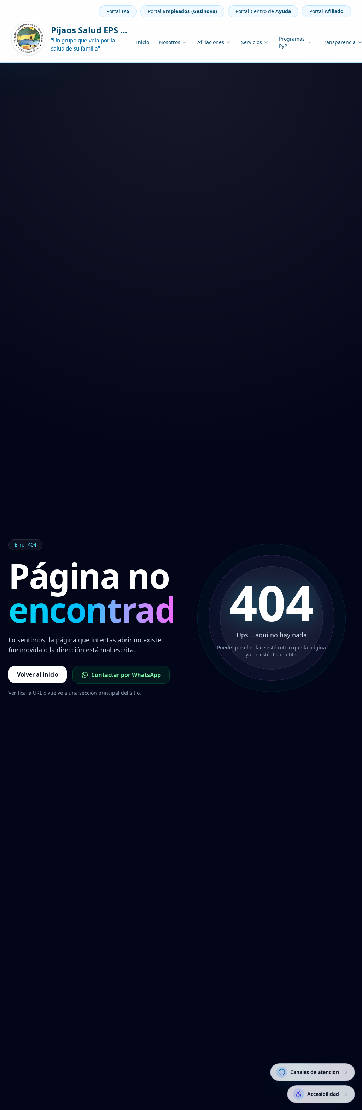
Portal (117, 11)
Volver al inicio (37, 674)
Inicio (142, 42)
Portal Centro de (263, 11)
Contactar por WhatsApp (126, 675)
